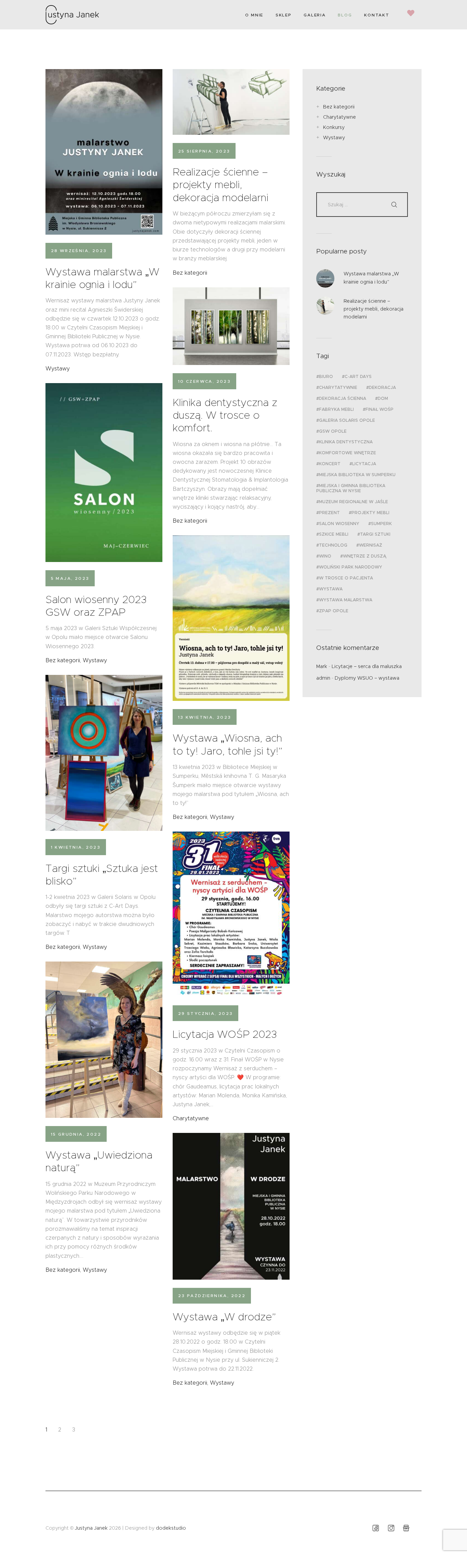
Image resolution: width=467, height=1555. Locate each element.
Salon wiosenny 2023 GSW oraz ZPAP (96, 605)
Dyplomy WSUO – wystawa (367, 678)
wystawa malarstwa (345, 599)
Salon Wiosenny (339, 523)
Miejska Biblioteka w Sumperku (357, 474)
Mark (321, 666)
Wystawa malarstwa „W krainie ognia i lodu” (102, 278)
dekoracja (382, 387)
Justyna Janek (91, 1528)
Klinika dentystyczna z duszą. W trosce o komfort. (225, 415)
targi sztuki (375, 534)
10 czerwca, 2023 (204, 381)
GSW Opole (333, 431)
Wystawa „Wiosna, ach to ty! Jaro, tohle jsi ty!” (227, 744)
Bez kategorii (190, 273)
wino (325, 556)
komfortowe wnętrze (347, 452)
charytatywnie (338, 387)
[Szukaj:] (362, 204)
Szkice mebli (333, 534)
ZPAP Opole (333, 610)
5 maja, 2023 (70, 578)
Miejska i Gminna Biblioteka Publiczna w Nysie (350, 488)
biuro (326, 376)
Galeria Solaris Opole (347, 420)
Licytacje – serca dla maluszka (367, 666)
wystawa (331, 588)
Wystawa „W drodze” (224, 1316)
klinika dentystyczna (346, 441)
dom (383, 398)
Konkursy (334, 127)
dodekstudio (171, 1528)
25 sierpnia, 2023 (204, 151)
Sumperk (381, 523)
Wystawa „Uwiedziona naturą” (98, 1161)
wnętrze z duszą (364, 556)
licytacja (364, 463)
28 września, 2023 (79, 250)
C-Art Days (358, 376)
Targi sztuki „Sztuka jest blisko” (101, 874)
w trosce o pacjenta (346, 577)
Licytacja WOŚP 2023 (225, 1034)
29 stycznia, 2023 (205, 1013)
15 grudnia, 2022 (76, 1134)
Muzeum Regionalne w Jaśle (353, 501)
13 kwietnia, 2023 (204, 717)
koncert (330, 463)
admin (323, 678)
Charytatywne (191, 1118)
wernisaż (370, 545)
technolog (333, 545)
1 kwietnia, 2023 (76, 847)
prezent (329, 512)
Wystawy (57, 368)
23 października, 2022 (211, 1295)
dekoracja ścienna (342, 398)
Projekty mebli (370, 512)
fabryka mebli (336, 409)
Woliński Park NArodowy (350, 567)
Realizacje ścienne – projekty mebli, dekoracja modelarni (220, 185)
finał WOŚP (379, 409)
